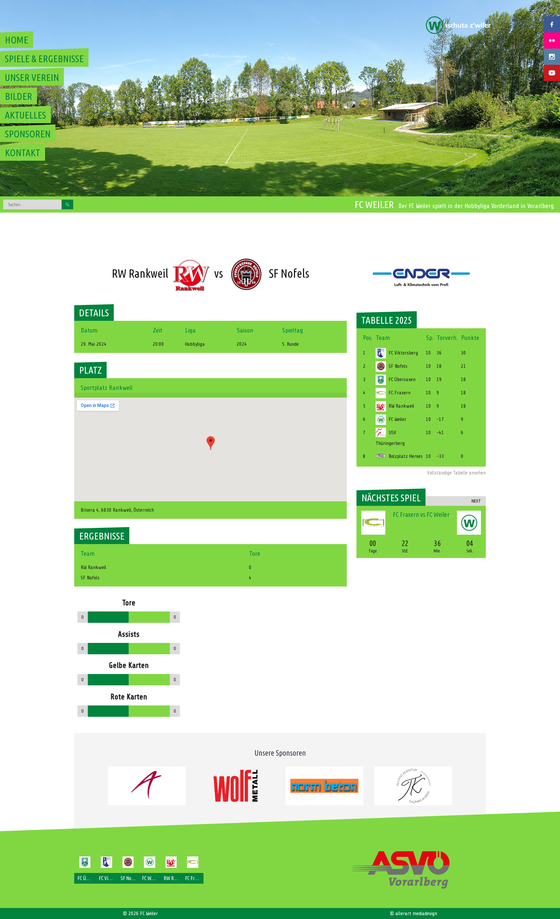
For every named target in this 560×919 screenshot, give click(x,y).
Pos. (368, 338)
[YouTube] (552, 73)
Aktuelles (25, 115)
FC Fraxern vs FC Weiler (421, 514)
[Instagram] (552, 57)
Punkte (470, 338)
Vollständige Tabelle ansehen (456, 473)
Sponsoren (28, 133)
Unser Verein (32, 77)
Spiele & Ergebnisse (44, 58)
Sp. (430, 338)
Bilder (18, 96)
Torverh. (447, 338)
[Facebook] (552, 24)
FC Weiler (374, 204)
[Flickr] (552, 40)
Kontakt (22, 152)
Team (383, 338)
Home (16, 39)
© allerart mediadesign (413, 913)
